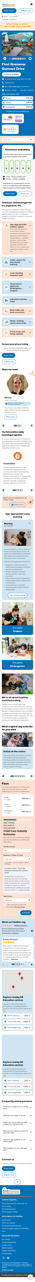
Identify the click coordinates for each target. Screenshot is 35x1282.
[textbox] (17, 139)
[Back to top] (17, 1182)
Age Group (7, 896)
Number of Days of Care (13, 855)
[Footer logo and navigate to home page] (11, 1191)
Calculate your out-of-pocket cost (17, 111)
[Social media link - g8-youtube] (8, 1258)
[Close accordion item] (29, 523)
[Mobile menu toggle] (25, 4)
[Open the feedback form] (30, 1277)
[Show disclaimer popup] (32, 931)
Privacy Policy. (20, 907)
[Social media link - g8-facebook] (4, 1258)
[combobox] (17, 140)
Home (5, 16)
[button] (4, 58)
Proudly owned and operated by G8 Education (17, 1275)
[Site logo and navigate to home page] (10, 4)
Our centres (14, 16)
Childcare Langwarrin (9, 19)
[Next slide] (31, 964)
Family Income (9, 847)
